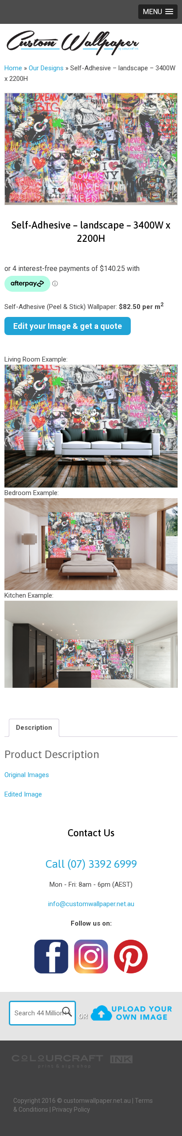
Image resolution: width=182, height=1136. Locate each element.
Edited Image (23, 794)
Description (34, 728)
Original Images (26, 775)
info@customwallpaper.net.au (91, 904)
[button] (158, 11)
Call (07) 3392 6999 (91, 864)
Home (13, 68)
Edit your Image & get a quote (67, 326)
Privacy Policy (71, 1109)
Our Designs (46, 68)
